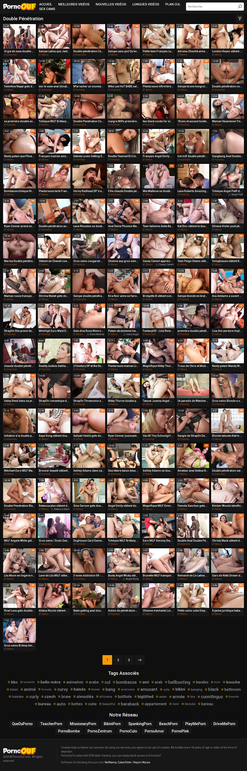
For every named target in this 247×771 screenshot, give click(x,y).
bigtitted (145, 696)
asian (163, 697)
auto (61, 703)
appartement (156, 704)
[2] (140, 660)
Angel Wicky (132, 579)
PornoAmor (154, 731)
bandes (202, 682)
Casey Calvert (166, 264)
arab (158, 682)
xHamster (12, 54)
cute (166, 689)
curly (34, 696)
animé (30, 689)
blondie (190, 704)
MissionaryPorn (83, 724)
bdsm (14, 689)
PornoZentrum (100, 731)
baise (176, 703)
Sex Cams (47, 9)
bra (192, 697)
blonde (95, 689)
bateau (207, 704)
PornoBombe (69, 731)
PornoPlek (180, 731)
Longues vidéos (145, 4)
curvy (63, 689)
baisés (80, 689)
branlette (29, 682)
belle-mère (51, 682)
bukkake (18, 697)
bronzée (46, 689)
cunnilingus (212, 696)
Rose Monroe (97, 334)
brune (66, 696)
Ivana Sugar (132, 334)
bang (110, 689)
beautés (234, 696)
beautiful (108, 704)
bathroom (232, 689)
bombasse (126, 682)
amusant (148, 689)
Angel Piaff (237, 194)
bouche (233, 682)
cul (107, 682)
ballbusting (179, 682)
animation (74, 682)
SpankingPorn (139, 724)
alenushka (85, 696)
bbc (14, 682)
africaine (105, 697)
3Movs (44, 54)
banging (196, 689)
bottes (76, 704)
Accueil (45, 4)
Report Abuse (141, 762)
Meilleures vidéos (74, 4)
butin (217, 682)
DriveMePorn (224, 724)
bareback (130, 703)
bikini (180, 689)
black (213, 689)
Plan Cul (172, 4)
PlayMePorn (195, 724)
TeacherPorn (51, 724)
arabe (94, 682)
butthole (125, 696)
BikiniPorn (112, 724)
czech (50, 696)
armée (179, 696)
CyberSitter (125, 762)
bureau (44, 704)
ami (145, 682)
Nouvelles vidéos (111, 4)
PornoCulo (128, 731)
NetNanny (111, 762)
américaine (128, 689)
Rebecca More (61, 509)
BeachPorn (168, 724)
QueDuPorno (22, 724)
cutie (92, 704)
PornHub (80, 89)
